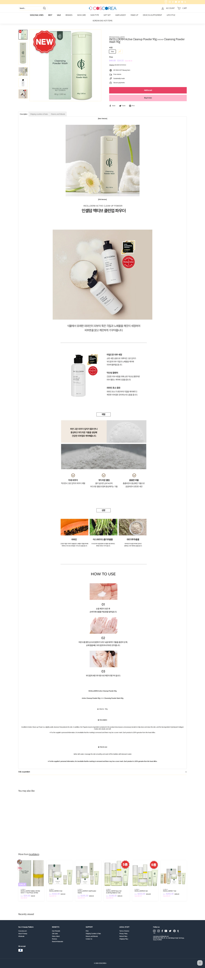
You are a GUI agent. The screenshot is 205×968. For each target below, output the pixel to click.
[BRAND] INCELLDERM (117, 37)
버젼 (110, 48)
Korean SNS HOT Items (102, 20)
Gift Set (107, 15)
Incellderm (34, 854)
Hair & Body (120, 15)
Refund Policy (123, 936)
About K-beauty (22, 933)
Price (111, 57)
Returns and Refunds (92, 936)
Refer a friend (55, 936)
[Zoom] (65, 65)
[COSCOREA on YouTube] (166, 931)
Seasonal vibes (36, 15)
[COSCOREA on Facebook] (162, 931)
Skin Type (94, 15)
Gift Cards (55, 933)
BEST (50, 15)
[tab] (23, 114)
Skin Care (81, 15)
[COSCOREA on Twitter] (170, 931)
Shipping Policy (123, 939)
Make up (134, 15)
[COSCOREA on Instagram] (158, 931)
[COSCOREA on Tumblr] (178, 931)
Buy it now (148, 98)
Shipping (111, 65)
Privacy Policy (123, 933)
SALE (59, 15)
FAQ (87, 931)
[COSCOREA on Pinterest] (174, 931)
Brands (68, 15)
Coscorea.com (22, 931)
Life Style (171, 15)
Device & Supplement (152, 15)
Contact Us (89, 939)
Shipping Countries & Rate (93, 933)
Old (119, 51)
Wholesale (21, 936)
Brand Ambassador (57, 941)
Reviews (54, 939)
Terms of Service (124, 931)
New (112, 51)
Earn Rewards (56, 931)
